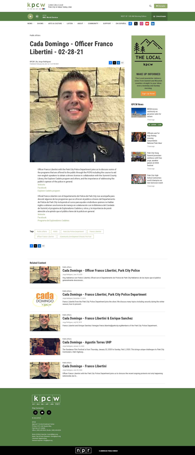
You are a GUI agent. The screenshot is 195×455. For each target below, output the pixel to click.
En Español (121, 23)
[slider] (40, 16)
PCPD (55, 231)
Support (107, 23)
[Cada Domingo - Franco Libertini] (45, 370)
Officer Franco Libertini (45, 237)
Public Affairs (35, 35)
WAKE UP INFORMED (148, 74)
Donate (161, 6)
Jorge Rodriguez (68, 274)
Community (93, 23)
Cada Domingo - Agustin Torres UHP (87, 342)
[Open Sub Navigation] (34, 23)
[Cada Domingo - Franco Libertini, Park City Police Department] (45, 298)
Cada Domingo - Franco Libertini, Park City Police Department (104, 294)
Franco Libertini (95, 231)
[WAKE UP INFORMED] (148, 52)
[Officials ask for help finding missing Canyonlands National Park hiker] (138, 137)
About (80, 23)
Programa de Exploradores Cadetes (53, 220)
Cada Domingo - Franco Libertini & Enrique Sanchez (98, 318)
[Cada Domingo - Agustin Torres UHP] (45, 346)
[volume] (37, 16)
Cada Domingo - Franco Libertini (85, 366)
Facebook (42, 188)
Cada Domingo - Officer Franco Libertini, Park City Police (101, 270)
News (30, 23)
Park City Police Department (73, 231)
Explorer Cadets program (49, 191)
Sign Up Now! (148, 93)
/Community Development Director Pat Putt (75, 237)
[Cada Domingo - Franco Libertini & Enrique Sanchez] (45, 322)
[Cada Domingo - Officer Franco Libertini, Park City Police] (45, 274)
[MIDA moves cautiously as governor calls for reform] (138, 113)
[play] (30, 16)
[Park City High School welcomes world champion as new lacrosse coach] (138, 179)
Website (41, 184)
